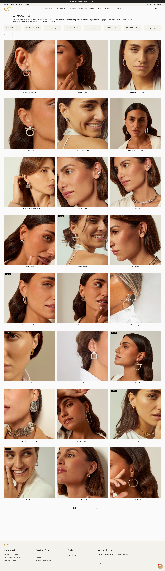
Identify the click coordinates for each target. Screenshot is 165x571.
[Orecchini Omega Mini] (29, 65)
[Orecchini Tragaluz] (82, 414)
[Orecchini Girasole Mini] (82, 123)
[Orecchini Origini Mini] (82, 240)
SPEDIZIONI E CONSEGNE (43, 560)
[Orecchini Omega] (29, 123)
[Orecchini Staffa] (135, 414)
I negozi (6, 4)
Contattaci (27, 4)
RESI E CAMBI (40, 557)
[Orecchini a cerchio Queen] (29, 298)
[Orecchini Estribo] (82, 356)
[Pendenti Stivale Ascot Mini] (82, 472)
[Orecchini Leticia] (82, 298)
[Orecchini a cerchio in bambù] (135, 65)
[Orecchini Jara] (29, 356)
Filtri (7, 34)
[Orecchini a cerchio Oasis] (135, 123)
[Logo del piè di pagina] (7, 544)
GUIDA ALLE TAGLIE (10, 560)
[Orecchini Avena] (82, 65)
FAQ (37, 554)
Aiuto (20, 4)
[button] (49, 9)
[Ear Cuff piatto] (135, 182)
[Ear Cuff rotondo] (82, 182)
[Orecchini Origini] (135, 298)
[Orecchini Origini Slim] (135, 356)
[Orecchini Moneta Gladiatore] (29, 414)
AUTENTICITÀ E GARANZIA (12, 557)
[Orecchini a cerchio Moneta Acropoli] (29, 182)
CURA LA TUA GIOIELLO (11, 554)
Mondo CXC (14, 4)
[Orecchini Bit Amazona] (135, 472)
